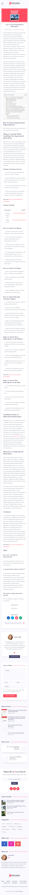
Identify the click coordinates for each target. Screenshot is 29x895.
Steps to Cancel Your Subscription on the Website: (16, 107)
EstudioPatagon (19, 891)
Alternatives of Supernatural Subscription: (14, 111)
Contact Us (15, 881)
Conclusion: (8, 113)
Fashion (14, 829)
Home (2, 881)
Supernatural (17, 436)
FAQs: (7, 114)
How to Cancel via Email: (11, 105)
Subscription (14, 608)
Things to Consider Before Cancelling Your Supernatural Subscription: (14, 99)
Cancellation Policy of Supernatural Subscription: (15, 110)
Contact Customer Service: (11, 101)
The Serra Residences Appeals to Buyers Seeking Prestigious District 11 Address (16, 801)
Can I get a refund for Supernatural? (13, 115)
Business (5, 826)
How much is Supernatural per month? (13, 118)
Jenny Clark (17, 637)
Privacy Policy (23, 881)
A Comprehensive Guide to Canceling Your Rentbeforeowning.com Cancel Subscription (16, 718)
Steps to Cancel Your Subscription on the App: (15, 109)
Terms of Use (6, 883)
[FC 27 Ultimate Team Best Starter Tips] (3, 813)
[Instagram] (14, 788)
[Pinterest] (17, 788)
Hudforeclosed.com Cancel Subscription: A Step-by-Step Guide (17, 711)
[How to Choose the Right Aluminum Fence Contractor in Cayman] (3, 808)
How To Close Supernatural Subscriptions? (14, 97)
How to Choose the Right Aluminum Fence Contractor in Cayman (16, 807)
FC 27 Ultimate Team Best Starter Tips (15, 812)
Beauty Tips (18, 823)
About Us (8, 881)
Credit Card (12, 826)
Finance (20, 829)
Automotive (9, 823)
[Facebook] (11, 788)
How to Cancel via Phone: (11, 103)
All (3, 823)
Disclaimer (15, 883)
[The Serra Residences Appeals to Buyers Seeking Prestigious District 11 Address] (3, 802)
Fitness (4, 832)
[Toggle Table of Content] (25, 95)
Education (20, 826)
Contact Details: (9, 102)
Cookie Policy (23, 883)
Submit (14, 783)
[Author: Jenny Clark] (10, 636)
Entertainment (6, 829)
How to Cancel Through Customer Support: (14, 106)
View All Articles (14, 656)
